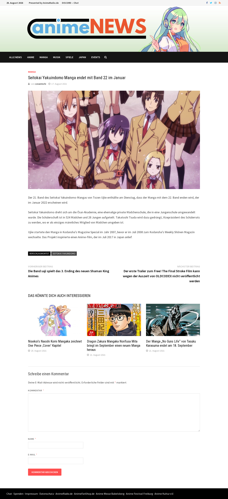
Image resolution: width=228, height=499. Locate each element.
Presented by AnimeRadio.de (44, 2)
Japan (82, 57)
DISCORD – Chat (70, 2)
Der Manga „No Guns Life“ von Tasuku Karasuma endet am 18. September (171, 343)
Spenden (18, 493)
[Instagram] (216, 3)
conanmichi (40, 83)
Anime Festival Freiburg (139, 493)
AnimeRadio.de (64, 493)
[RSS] (219, 3)
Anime (30, 57)
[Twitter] (211, 3)
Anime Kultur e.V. (164, 493)
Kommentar (36, 390)
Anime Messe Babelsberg (110, 493)
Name (32, 438)
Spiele (69, 57)
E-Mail (32, 454)
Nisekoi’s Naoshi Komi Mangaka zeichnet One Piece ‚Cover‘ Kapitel (55, 343)
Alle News (15, 57)
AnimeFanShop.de (84, 493)
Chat (9, 493)
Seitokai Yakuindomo (64, 253)
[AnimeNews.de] (114, 28)
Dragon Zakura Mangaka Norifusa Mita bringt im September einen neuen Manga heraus (113, 345)
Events (95, 57)
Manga (44, 57)
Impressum (31, 493)
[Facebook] (207, 3)
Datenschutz (46, 493)
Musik (56, 57)
